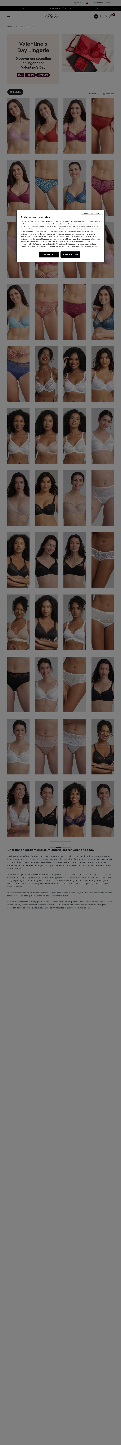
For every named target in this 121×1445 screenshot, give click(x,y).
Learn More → (48, 254)
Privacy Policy (91, 246)
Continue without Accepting (92, 213)
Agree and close (70, 254)
